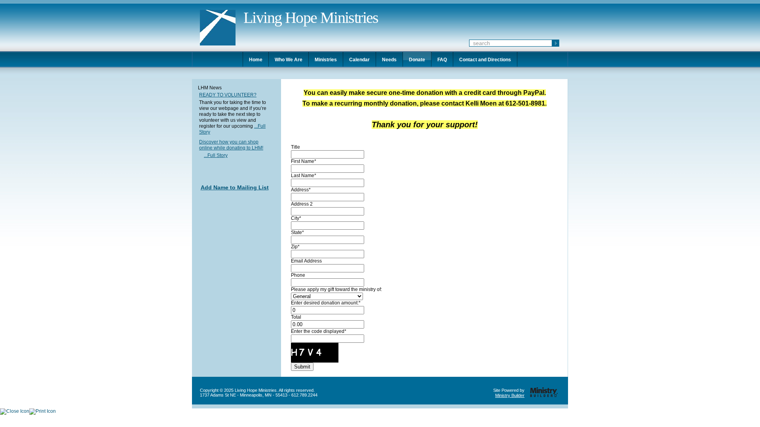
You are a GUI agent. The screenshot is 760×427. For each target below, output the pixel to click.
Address (300, 190)
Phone (298, 275)
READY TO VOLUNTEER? (227, 95)
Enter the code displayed (317, 331)
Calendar (359, 59)
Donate (417, 59)
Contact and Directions (485, 59)
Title (295, 147)
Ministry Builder (509, 395)
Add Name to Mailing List (235, 187)
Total (296, 317)
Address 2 (302, 204)
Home (255, 59)
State (296, 232)
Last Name (302, 175)
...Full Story (216, 155)
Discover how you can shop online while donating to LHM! (231, 145)
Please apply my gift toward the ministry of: (336, 289)
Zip (294, 246)
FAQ (442, 59)
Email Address (306, 261)
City (295, 218)
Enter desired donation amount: (325, 303)
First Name (302, 161)
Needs (389, 59)
